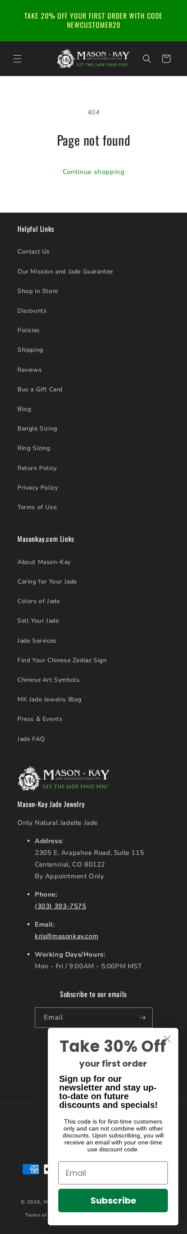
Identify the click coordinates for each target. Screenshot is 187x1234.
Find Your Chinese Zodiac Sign (62, 660)
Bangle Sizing (37, 428)
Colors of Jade (38, 601)
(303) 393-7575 (60, 906)
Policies (28, 330)
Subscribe (113, 1200)
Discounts (32, 311)
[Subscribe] (142, 1017)
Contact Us (33, 251)
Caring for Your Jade (47, 581)
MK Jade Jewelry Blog (49, 699)
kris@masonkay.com (66, 936)
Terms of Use (37, 507)
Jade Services (37, 641)
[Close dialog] (167, 1039)
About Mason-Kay (44, 562)
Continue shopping (94, 171)
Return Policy (37, 468)
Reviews (29, 370)
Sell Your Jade (38, 621)
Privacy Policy (37, 488)
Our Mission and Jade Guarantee (65, 271)
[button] (17, 58)
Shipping (30, 350)
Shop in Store (37, 291)
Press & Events (39, 719)
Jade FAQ (31, 739)
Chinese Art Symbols (48, 680)
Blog (24, 409)
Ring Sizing (33, 448)
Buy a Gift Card (40, 389)
